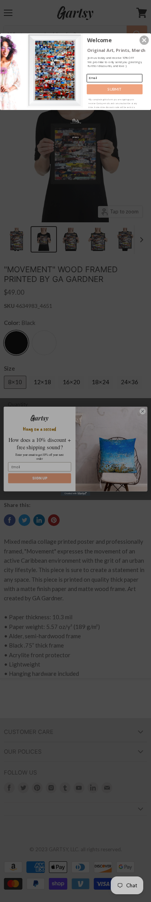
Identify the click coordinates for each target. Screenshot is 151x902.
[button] (144, 40)
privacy (75, 137)
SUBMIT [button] (115, 89)
